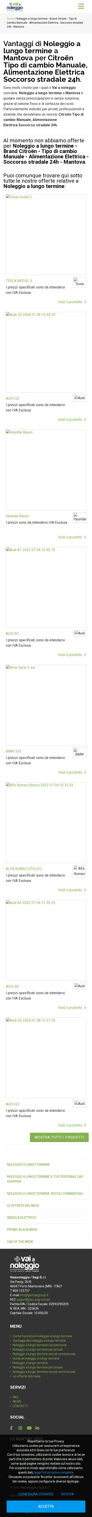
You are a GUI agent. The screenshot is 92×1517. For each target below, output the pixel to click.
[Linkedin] (39, 1428)
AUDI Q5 (12, 1104)
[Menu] (81, 6)
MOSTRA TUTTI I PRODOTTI (59, 1137)
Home (10, 18)
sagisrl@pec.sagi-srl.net (33, 1299)
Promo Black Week (22, 1229)
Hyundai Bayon (17, 516)
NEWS (17, 1401)
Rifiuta (67, 1494)
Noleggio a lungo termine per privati (38, 1349)
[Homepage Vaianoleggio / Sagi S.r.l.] (15, 6)
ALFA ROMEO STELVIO (24, 869)
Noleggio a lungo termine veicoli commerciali (45, 1193)
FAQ (16, 1397)
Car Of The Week (20, 1241)
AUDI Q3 (12, 398)
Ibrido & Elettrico (21, 1217)
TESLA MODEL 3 (19, 281)
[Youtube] (30, 1428)
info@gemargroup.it (34, 1295)
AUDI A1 (12, 634)
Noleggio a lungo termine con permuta (40, 1345)
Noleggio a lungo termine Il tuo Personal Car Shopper (45, 1179)
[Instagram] (22, 1428)
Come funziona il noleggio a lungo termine (42, 1336)
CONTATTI (20, 1406)
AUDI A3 (12, 986)
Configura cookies (36, 1494)
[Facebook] (13, 1428)
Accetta (46, 1506)
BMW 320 (13, 751)
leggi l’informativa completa (53, 1472)
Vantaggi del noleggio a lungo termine (39, 1340)
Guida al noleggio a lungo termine (36, 1358)
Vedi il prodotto (71, 302)
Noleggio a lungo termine (28, 1164)
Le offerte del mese (23, 1205)
